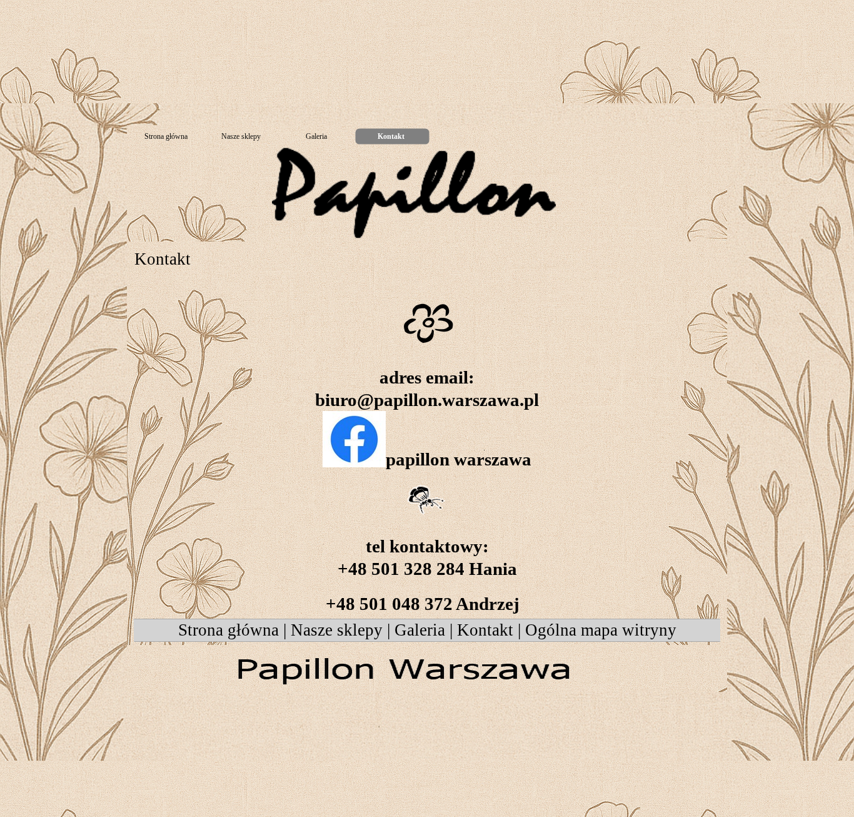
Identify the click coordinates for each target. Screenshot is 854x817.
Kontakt (485, 630)
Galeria (419, 630)
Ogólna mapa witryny (600, 630)
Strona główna (228, 630)
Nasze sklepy (337, 630)
